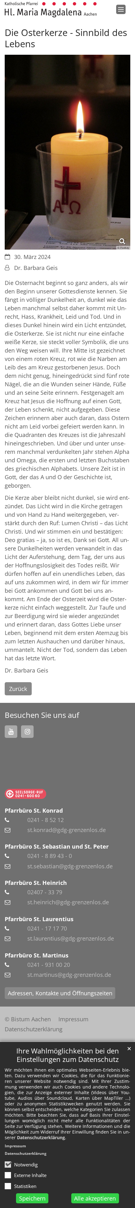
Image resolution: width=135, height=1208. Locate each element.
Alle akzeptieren (95, 1198)
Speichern (32, 1198)
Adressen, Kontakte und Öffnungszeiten (60, 993)
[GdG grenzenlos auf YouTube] (11, 731)
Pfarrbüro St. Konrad (34, 810)
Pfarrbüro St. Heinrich (36, 882)
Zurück (18, 689)
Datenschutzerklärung (41, 1137)
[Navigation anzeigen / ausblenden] (121, 9)
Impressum (15, 1146)
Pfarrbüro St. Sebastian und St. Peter (57, 846)
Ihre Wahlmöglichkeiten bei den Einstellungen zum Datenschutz (67, 1055)
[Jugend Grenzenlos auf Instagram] (27, 731)
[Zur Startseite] (51, 10)
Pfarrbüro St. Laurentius (39, 919)
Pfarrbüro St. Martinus (36, 955)
